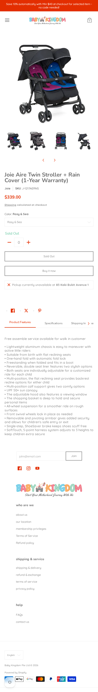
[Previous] (8, 82)
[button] (89, 20)
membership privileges (31, 528)
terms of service (26, 581)
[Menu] (7, 20)
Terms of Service (27, 535)
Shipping (10, 204)
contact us (22, 621)
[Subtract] (9, 242)
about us (21, 514)
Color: (16, 214)
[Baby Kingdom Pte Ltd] (47, 20)
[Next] (90, 82)
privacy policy (25, 588)
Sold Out (49, 256)
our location (23, 521)
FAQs (19, 614)
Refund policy (25, 543)
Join (74, 456)
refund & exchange (28, 575)
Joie (7, 188)
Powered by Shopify (15, 672)
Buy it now (49, 270)
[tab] (20, 323)
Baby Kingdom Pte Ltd (17, 665)
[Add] (28, 242)
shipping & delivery (28, 567)
